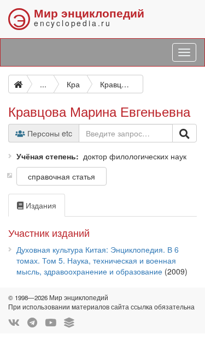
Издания (40, 205)
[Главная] (17, 84)
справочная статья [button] (61, 176)
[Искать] (184, 133)
